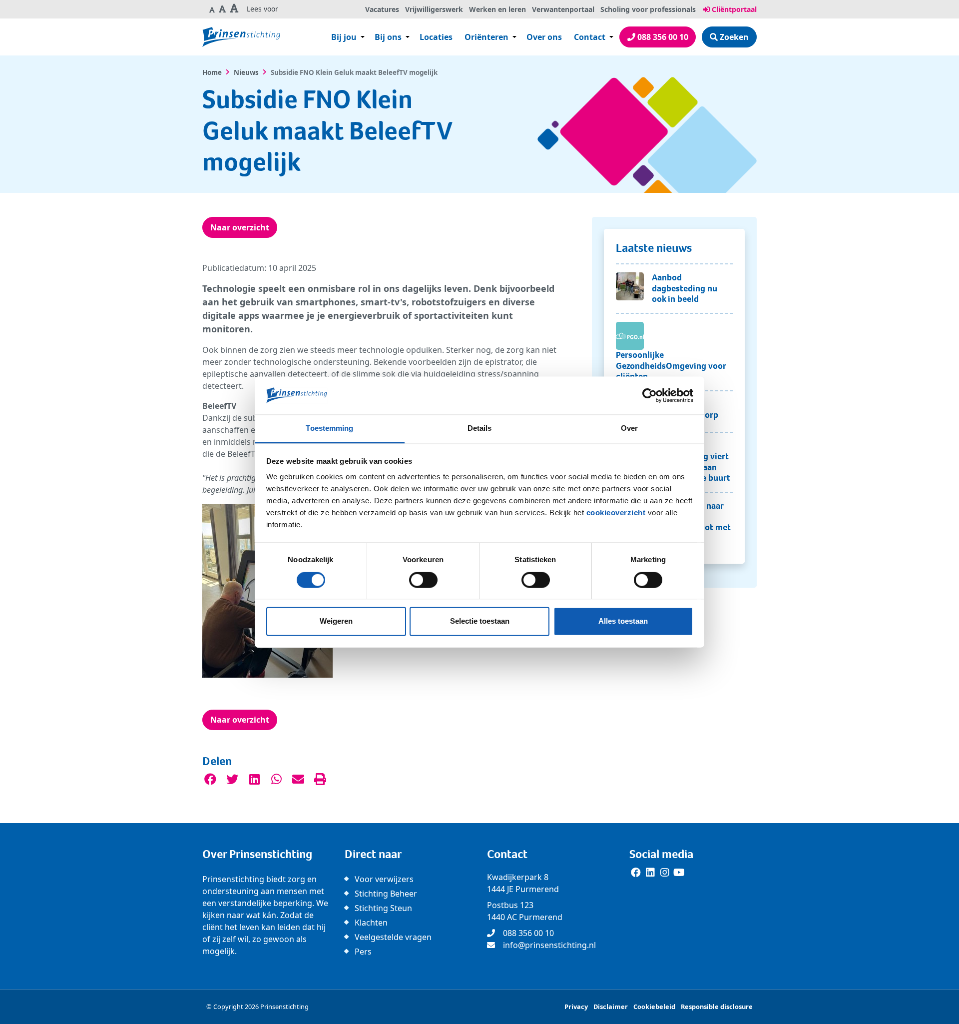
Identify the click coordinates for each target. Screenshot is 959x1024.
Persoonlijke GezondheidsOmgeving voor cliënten (671, 365)
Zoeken (733, 36)
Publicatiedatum (233, 267)
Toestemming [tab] (329, 428)
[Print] (320, 780)
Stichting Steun (383, 908)
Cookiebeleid (654, 1006)
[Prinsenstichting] (241, 36)
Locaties (436, 36)
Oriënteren (486, 36)
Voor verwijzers (384, 879)
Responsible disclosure (717, 1006)
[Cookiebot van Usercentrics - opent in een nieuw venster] (649, 395)
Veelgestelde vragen (393, 937)
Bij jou (344, 36)
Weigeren (336, 621)
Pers (363, 951)
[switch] (423, 580)
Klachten (371, 922)
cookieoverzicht (616, 513)
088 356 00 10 (661, 36)
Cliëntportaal (733, 9)
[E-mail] (298, 780)
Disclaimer (610, 1006)
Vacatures (382, 9)
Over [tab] (629, 428)
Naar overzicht (239, 227)
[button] (212, 9)
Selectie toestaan (479, 621)
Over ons (544, 36)
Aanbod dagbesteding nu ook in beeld (684, 288)
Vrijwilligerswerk (434, 9)
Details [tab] (480, 428)
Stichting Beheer (386, 893)
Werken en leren (497, 9)
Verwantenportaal (563, 9)
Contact (590, 36)
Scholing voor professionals (648, 9)
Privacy (576, 1006)
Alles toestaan (623, 621)
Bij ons (388, 36)
